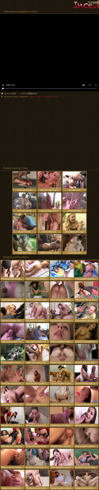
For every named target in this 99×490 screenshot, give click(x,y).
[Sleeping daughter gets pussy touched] (86, 352)
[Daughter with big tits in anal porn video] (86, 394)
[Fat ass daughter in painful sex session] (62, 373)
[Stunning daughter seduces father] (12, 310)
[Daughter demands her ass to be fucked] (86, 478)
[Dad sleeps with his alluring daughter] (86, 289)
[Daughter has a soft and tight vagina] (62, 436)
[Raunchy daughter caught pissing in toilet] (37, 289)
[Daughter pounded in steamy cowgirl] (12, 394)
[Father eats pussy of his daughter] (37, 352)
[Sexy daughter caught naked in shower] (37, 373)
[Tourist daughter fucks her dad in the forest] (12, 352)
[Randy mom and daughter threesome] (37, 436)
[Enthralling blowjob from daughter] (37, 415)
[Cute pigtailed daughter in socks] (86, 268)
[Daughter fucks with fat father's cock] (86, 331)
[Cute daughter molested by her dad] (37, 268)
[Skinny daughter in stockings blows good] (62, 478)
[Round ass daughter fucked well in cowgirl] (12, 373)
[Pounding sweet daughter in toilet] (12, 268)
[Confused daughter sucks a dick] (12, 289)
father (32, 97)
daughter (47, 97)
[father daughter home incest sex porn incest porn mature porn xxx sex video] (95, 4)
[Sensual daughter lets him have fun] (62, 310)
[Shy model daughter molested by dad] (37, 331)
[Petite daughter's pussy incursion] (62, 457)
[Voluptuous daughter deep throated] (12, 478)
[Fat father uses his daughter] (86, 457)
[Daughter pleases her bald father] (37, 394)
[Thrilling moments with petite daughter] (37, 478)
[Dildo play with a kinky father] (12, 436)
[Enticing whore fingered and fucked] (62, 394)
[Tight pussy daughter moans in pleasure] (12, 331)
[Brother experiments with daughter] (62, 352)
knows (39, 97)
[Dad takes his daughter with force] (37, 310)
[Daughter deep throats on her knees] (12, 415)
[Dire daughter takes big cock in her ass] (86, 310)
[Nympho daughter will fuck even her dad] (62, 331)
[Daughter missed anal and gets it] (62, 268)
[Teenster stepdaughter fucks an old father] (86, 373)
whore (56, 97)
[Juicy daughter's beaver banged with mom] (86, 436)
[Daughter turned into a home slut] (37, 457)
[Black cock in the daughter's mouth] (12, 457)
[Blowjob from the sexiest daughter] (86, 415)
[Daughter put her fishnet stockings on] (62, 415)
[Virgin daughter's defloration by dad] (62, 289)
